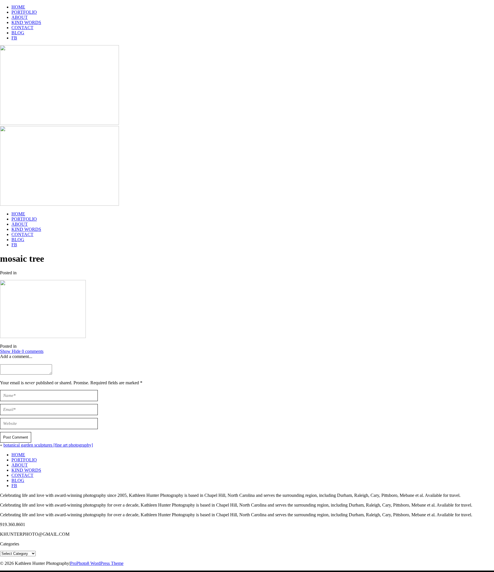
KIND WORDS (26, 22)
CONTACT (22, 27)
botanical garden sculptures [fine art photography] (48, 445)
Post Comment (15, 437)
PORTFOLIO (24, 12)
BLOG (17, 32)
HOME (18, 7)
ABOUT (19, 17)
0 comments (21, 351)
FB (14, 37)
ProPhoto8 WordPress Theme (97, 563)
